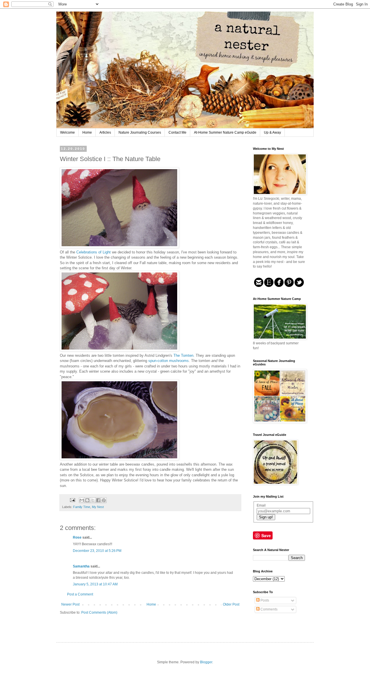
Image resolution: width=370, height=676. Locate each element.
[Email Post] (72, 499)
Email (261, 505)
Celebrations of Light (94, 252)
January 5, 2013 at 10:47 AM (95, 584)
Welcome (67, 132)
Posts (264, 600)
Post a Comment (80, 594)
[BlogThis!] (87, 500)
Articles (105, 132)
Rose (77, 537)
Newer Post (70, 604)
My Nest (98, 507)
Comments (269, 609)
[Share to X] (93, 500)
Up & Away (272, 132)
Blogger (206, 662)
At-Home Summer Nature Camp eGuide (225, 132)
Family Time (81, 507)
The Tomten (183, 355)
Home (87, 132)
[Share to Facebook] (98, 500)
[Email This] (82, 500)
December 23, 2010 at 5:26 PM (97, 551)
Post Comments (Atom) (99, 612)
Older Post (231, 604)
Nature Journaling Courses (140, 132)
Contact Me (177, 132)
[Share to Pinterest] (104, 500)
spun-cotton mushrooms (168, 360)
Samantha (81, 566)
